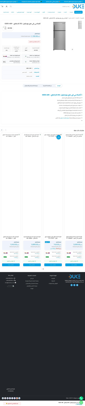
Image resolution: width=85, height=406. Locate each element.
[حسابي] (7, 6)
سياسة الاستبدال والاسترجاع (32, 283)
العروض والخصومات (53, 283)
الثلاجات (77, 18)
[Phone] (81, 398)
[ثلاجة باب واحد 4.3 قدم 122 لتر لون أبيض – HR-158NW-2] (11, 184)
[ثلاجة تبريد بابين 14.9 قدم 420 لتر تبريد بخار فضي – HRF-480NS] (32, 184)
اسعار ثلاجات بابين (64, 118)
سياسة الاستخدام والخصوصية (32, 281)
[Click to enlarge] (72, 49)
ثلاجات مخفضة (29, 76)
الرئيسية (82, 18)
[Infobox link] (10, 338)
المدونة (53, 281)
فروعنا (32, 288)
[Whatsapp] (81, 402)
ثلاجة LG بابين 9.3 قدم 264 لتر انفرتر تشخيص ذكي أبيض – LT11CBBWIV (74, 237)
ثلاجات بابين (71, 18)
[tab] (58, 85)
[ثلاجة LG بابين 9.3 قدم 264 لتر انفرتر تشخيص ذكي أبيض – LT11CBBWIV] (74, 184)
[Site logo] (78, 6)
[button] (74, 264)
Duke (67, 398)
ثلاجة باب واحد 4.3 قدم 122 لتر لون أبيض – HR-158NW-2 (11, 237)
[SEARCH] (10, 6)
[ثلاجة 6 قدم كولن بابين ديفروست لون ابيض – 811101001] (53, 184)
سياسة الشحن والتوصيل (32, 286)
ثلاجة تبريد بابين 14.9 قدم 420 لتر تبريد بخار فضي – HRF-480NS (32, 237)
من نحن (32, 278)
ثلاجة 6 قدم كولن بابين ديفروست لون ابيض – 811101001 (53, 237)
